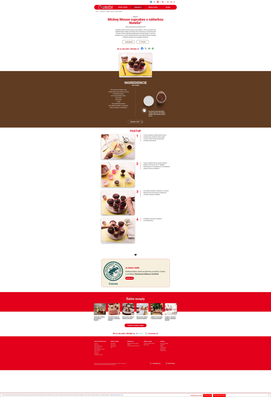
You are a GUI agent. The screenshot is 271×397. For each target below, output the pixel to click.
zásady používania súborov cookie (116, 394)
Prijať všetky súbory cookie (219, 395)
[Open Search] (163, 2)
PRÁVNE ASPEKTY (113, 364)
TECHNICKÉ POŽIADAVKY (105, 364)
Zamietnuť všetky (207, 395)
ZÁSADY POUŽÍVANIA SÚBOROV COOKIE (111, 363)
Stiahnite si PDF (134, 121)
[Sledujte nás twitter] (154, 2)
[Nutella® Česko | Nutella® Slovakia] (105, 7)
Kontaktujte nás (153, 333)
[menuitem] (123, 7)
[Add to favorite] (135, 254)
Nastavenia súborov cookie (196, 395)
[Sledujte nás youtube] (158, 2)
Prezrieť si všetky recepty (136, 325)
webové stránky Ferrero (100, 341)
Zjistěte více (129, 278)
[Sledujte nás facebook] (151, 2)
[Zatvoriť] (268, 394)
